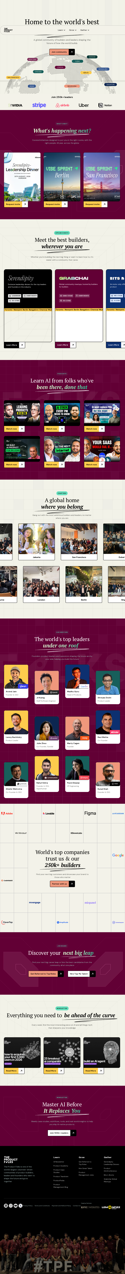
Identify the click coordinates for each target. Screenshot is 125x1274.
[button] (62, 30)
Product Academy (60, 1166)
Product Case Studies (58, 1171)
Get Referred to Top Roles (85, 1163)
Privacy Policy (28, 1206)
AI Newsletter (58, 1162)
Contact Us (77, 1206)
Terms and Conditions (42, 1206)
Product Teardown (60, 1176)
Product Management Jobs (86, 1173)
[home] (8, 30)
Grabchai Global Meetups (110, 1180)
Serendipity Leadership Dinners (111, 1163)
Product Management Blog (60, 1185)
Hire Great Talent (85, 1168)
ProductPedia (58, 1180)
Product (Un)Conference (110, 1169)
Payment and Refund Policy (61, 1206)
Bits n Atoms (109, 1175)
